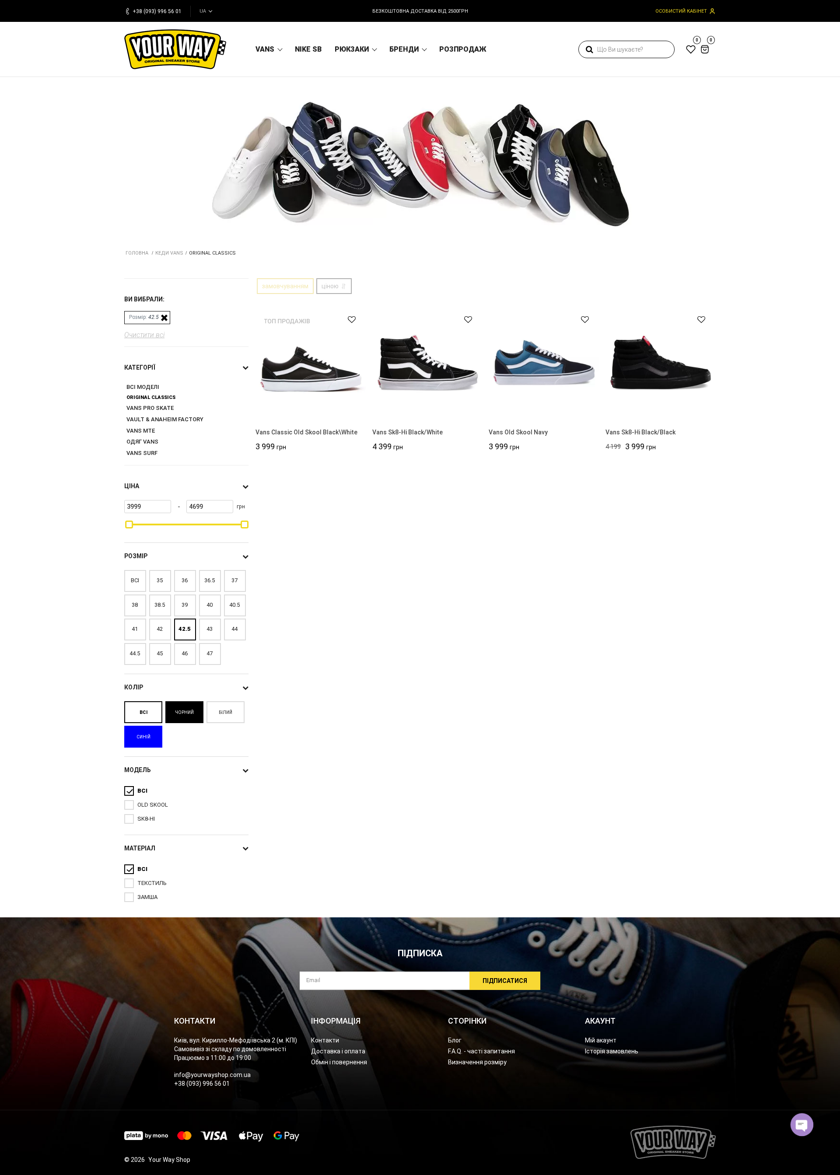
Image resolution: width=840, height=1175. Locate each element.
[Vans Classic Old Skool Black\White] (311, 362)
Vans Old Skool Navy (518, 432)
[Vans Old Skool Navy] (544, 362)
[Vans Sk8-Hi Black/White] (427, 362)
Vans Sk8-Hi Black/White (407, 432)
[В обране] (347, 319)
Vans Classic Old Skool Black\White (306, 432)
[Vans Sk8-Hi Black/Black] (661, 362)
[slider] (129, 524)
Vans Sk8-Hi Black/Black (641, 432)
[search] (589, 49)
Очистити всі (144, 335)
